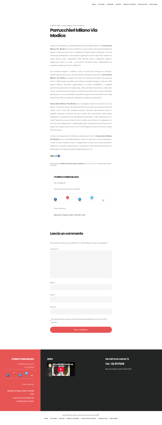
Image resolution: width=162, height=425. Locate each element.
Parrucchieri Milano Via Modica (73, 163)
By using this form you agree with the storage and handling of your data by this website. (79, 320)
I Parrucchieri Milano (18, 4)
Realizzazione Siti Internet (80, 415)
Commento (54, 249)
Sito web (53, 307)
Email (52, 294)
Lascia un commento (78, 25)
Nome (52, 282)
